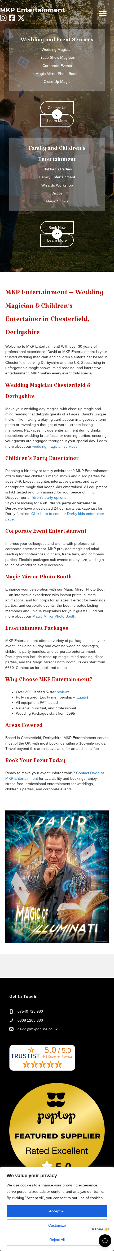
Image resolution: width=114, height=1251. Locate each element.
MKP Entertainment (32, 10)
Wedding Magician (57, 49)
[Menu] (103, 13)
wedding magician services (54, 446)
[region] (57, 1209)
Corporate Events (57, 66)
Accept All (57, 1211)
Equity (81, 697)
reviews (63, 692)
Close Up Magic (57, 81)
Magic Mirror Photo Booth (57, 73)
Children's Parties (57, 169)
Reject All (57, 1240)
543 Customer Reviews (57, 1056)
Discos (57, 193)
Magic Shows (57, 201)
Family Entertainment (57, 177)
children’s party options (47, 497)
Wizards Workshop (57, 185)
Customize (57, 1225)
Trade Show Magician (57, 57)
